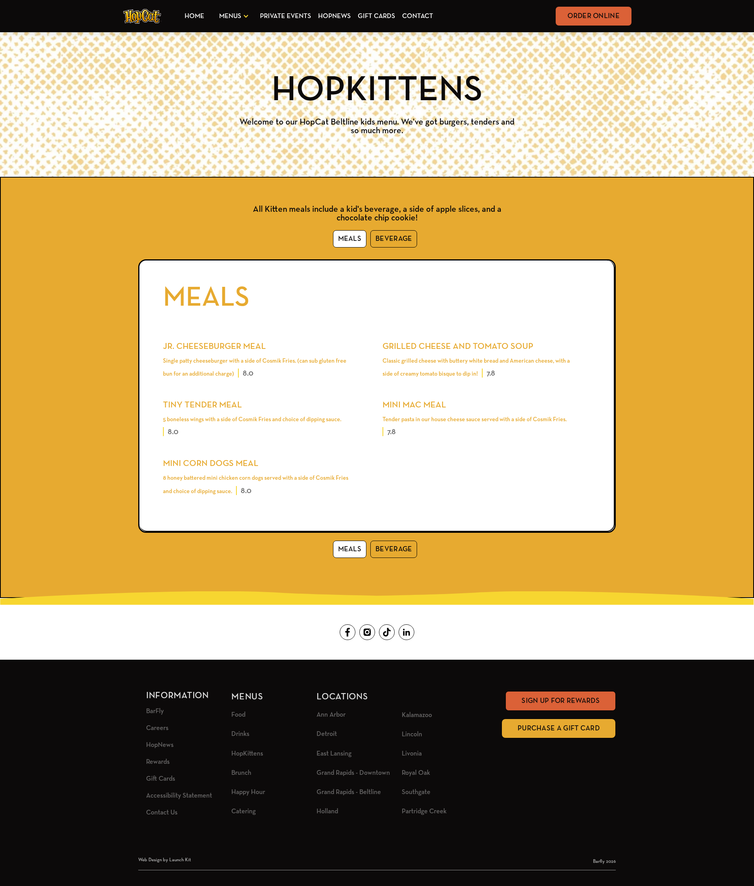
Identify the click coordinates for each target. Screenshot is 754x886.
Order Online (593, 16)
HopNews (334, 16)
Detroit (327, 734)
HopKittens (247, 753)
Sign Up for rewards (561, 700)
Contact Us (162, 812)
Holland (327, 811)
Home (194, 16)
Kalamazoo (417, 715)
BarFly (155, 711)
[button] (232, 16)
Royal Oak (416, 773)
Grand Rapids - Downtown (353, 773)
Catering (243, 811)
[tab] (350, 239)
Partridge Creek (424, 811)
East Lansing (334, 753)
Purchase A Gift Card (559, 728)
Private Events (285, 16)
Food (238, 715)
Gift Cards (376, 16)
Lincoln (412, 734)
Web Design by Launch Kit (164, 860)
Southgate (416, 792)
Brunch (241, 773)
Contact (417, 16)
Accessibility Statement (179, 795)
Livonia (412, 753)
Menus (230, 16)
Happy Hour (248, 792)
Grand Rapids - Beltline (349, 792)
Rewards (158, 762)
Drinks (240, 734)
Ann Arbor (331, 715)
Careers (157, 728)
